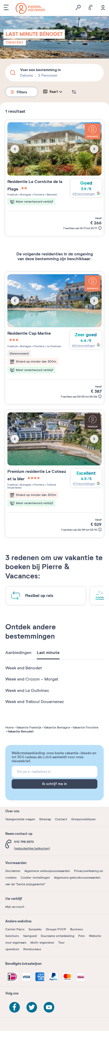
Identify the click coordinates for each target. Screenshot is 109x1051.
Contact (61, 819)
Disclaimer (12, 871)
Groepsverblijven (83, 819)
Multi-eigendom (42, 942)
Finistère (14, 42)
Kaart (53, 92)
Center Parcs (15, 929)
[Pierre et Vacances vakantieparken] (30, 8)
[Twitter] (31, 1007)
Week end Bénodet (23, 668)
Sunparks (35, 929)
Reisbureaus (32, 949)
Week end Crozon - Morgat (31, 679)
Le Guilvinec (54, 346)
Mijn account (14, 907)
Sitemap (45, 819)
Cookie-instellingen (35, 877)
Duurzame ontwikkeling (57, 936)
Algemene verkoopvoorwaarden (47, 871)
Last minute (48, 652)
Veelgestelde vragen (20, 819)
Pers (81, 936)
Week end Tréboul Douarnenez (34, 701)
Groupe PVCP (56, 929)
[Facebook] (14, 1007)
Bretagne (25, 194)
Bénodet (51, 194)
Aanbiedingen (18, 652)
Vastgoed (30, 936)
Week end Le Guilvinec (27, 690)
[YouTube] (49, 1007)
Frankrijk (12, 194)
